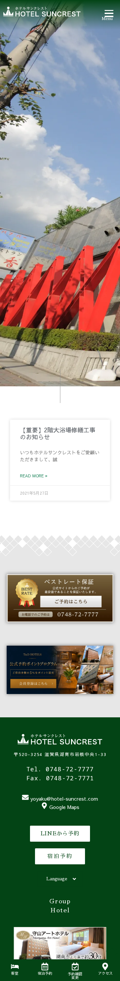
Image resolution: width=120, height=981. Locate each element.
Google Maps (64, 806)
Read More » (33, 475)
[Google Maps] (44, 805)
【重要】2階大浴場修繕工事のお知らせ (57, 433)
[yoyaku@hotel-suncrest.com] (25, 797)
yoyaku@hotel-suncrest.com (64, 798)
